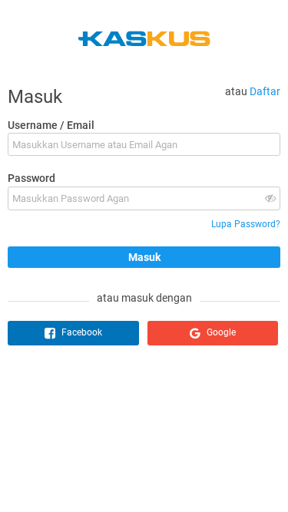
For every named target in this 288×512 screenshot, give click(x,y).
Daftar (265, 91)
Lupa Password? (245, 224)
